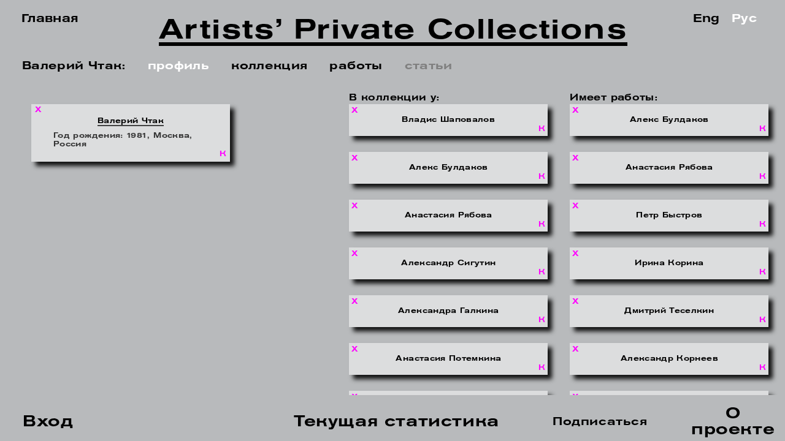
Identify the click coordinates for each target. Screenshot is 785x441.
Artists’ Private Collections (393, 33)
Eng (706, 19)
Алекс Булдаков (448, 168)
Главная (50, 19)
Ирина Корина (669, 263)
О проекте (733, 422)
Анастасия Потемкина (448, 359)
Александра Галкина (448, 311)
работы (355, 66)
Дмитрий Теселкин (669, 311)
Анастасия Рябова (448, 215)
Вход (48, 422)
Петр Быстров (669, 215)
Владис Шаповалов (448, 120)
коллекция (269, 66)
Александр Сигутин (448, 263)
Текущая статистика (396, 422)
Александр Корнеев (669, 359)
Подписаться (600, 422)
